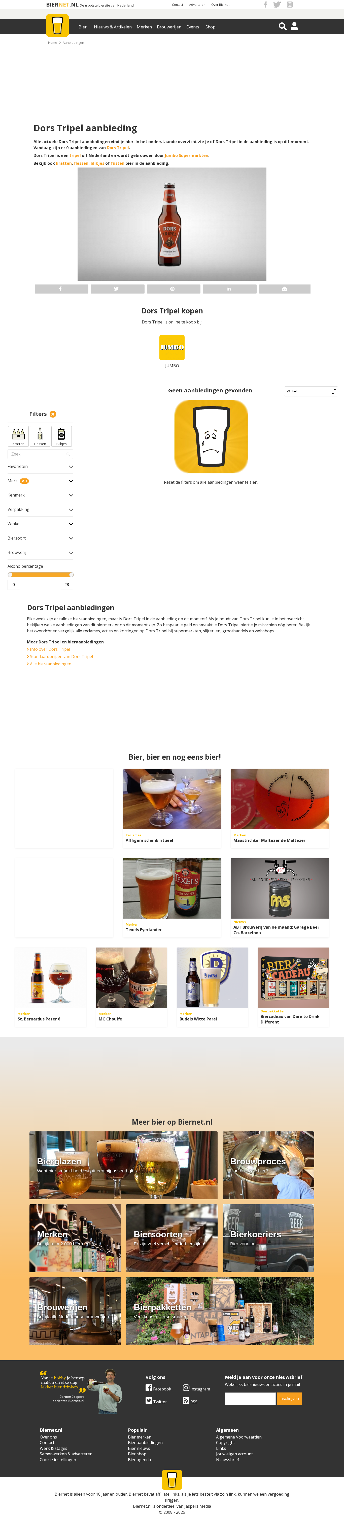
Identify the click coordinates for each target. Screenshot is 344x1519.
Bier (83, 27)
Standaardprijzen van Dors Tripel (61, 656)
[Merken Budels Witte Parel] (212, 978)
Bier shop (137, 1454)
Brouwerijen (169, 27)
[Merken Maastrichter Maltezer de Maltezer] (280, 799)
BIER (52, 4)
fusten (117, 163)
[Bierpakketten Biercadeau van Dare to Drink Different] (293, 978)
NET (64, 4)
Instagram (199, 1389)
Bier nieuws (139, 1448)
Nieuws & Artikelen (113, 27)
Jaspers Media (197, 1506)
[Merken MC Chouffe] (131, 978)
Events (192, 27)
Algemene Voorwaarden (239, 1437)
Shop (210, 27)
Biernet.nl (142, 1506)
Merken (144, 27)
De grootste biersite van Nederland (107, 5)
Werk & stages (53, 1448)
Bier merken (139, 1437)
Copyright (225, 1442)
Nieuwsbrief (227, 1459)
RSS (193, 1402)
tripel (75, 155)
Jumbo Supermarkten (186, 155)
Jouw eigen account (234, 1454)
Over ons (48, 1437)
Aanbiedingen (73, 42)
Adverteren (197, 5)
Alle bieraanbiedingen (50, 664)
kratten (64, 163)
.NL (74, 4)
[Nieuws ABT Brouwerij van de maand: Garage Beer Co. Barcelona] (280, 888)
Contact (177, 5)
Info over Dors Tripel (49, 649)
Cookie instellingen (58, 1459)
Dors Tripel (118, 147)
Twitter (159, 1402)
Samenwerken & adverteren (66, 1454)
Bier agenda (139, 1459)
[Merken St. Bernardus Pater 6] (50, 978)
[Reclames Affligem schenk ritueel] (172, 799)
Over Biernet (220, 5)
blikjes (97, 163)
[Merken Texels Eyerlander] (172, 888)
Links (221, 1448)
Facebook (161, 1389)
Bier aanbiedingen (145, 1442)
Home (52, 42)
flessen (81, 163)
